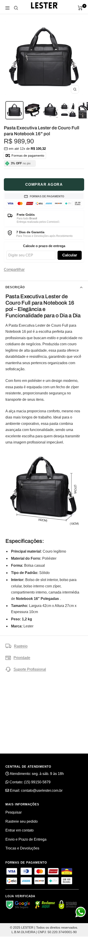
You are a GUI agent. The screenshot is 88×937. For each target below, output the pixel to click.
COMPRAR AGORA (44, 184)
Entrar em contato (19, 830)
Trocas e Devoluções (22, 848)
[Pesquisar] (16, 8)
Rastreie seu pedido (21, 821)
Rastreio (21, 646)
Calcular (69, 255)
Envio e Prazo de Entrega (25, 839)
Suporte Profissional (30, 669)
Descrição (15, 287)
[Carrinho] (80, 8)
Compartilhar (14, 269)
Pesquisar (13, 812)
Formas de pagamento (27, 155)
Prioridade (22, 658)
